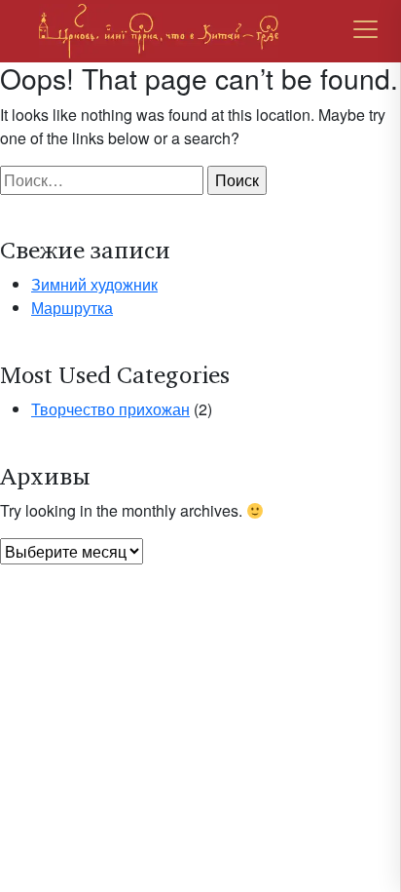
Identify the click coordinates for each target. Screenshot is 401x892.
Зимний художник (94, 284)
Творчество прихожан (110, 409)
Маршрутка (72, 307)
